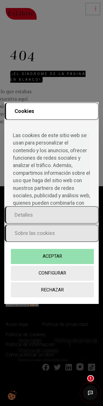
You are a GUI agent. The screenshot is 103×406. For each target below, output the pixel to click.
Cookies (24, 111)
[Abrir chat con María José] (90, 392)
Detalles (24, 215)
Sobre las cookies (35, 233)
